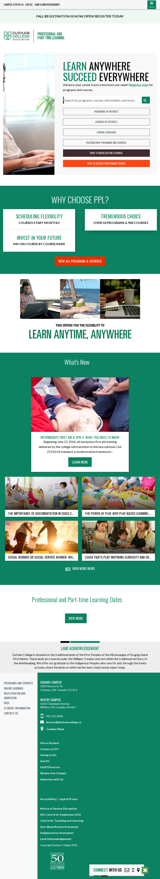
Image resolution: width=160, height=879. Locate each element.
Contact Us (11, 713)
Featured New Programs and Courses (106, 143)
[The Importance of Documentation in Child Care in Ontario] (41, 493)
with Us (107, 870)
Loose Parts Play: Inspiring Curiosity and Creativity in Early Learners (120, 557)
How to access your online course (106, 163)
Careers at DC (49, 749)
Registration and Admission (15, 695)
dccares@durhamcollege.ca (63, 722)
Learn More (81, 463)
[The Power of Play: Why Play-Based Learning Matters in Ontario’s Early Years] (118, 493)
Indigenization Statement (57, 832)
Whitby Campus (50, 700)
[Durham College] (80, 36)
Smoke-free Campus (53, 773)
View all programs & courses (80, 261)
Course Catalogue (106, 132)
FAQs (6, 703)
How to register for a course (106, 153)
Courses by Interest (106, 122)
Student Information (17, 708)
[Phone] (133, 870)
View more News (83, 568)
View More (75, 618)
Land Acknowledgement (47, 4)
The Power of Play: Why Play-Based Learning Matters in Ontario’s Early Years (120, 513)
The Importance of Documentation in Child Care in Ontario (43, 513)
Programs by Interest (106, 111)
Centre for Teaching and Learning (61, 820)
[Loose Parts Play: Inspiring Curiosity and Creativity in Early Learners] (118, 537)
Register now (138, 85)
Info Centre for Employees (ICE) (60, 814)
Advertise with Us (51, 779)
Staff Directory (50, 767)
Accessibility (48, 799)
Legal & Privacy (68, 799)
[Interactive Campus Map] (138, 870)
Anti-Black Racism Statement (59, 826)
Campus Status (12, 4)
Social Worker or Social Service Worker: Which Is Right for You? (43, 557)
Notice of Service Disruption (58, 808)
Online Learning (13, 688)
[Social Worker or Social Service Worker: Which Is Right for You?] (41, 537)
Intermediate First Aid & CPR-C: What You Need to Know (80, 437)
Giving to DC (48, 755)
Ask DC (29, 4)
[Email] (126, 870)
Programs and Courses (18, 683)
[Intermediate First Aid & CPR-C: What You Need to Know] (80, 404)
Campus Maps (55, 729)
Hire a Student (49, 743)
